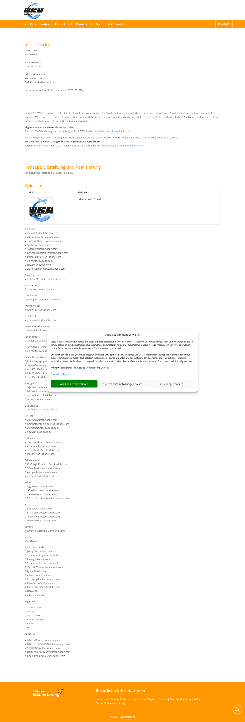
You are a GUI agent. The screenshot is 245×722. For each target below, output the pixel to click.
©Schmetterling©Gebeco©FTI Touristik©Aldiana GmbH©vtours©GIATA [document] (33, 617)
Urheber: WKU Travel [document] (89, 199)
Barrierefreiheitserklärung (110, 703)
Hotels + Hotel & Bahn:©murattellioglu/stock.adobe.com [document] (43, 328)
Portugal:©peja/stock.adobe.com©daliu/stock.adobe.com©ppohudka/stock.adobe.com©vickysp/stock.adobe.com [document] (40, 391)
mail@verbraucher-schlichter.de (113, 131)
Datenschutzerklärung (123, 699)
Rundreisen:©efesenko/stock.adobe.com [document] (40, 287)
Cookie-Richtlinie (59, 374)
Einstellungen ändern (171, 384)
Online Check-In (147, 699)
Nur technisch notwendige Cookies (122, 384)
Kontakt (224, 24)
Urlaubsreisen (40, 24)
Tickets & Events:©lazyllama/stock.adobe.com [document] (40, 318)
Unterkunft (63, 24)
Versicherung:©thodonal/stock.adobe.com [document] (40, 307)
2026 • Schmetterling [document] (124, 716)
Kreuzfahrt (84, 24)
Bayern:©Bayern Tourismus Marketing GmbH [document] (45, 528)
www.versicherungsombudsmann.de (123, 145)
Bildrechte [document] (33, 186)
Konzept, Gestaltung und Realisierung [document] (62, 167)
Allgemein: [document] (30, 601)
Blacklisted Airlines (180, 699)
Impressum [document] (37, 45)
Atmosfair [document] (29, 633)
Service (163, 699)
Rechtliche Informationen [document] (120, 690)
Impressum (102, 699)
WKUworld (115, 24)
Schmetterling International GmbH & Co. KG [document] (48, 172)
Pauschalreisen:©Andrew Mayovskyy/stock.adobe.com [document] (45, 277)
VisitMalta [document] (32, 541)
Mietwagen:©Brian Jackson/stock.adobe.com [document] (42, 297)
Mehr (100, 24)
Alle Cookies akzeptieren (74, 384)
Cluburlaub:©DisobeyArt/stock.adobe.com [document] (41, 407)
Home (21, 24)
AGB (196, 699)
